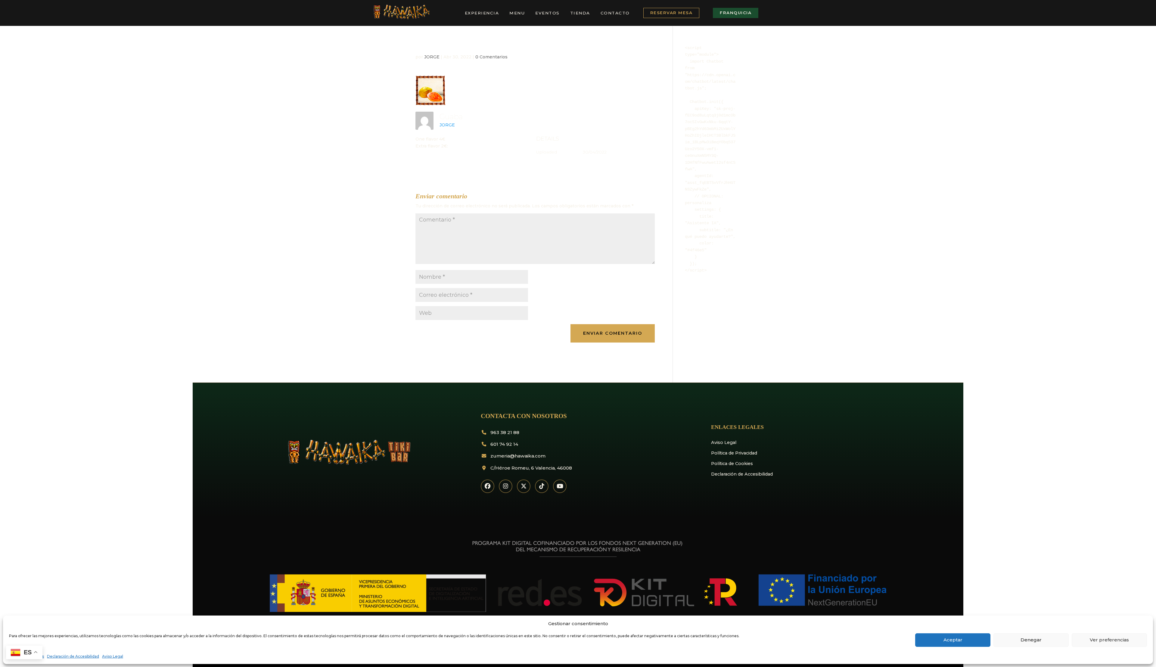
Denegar (1031, 640)
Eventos (547, 13)
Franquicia (735, 12)
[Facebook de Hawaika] (487, 486)
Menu (517, 13)
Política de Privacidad (734, 453)
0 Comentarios (491, 57)
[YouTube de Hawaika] (560, 486)
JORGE (432, 57)
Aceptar (952, 640)
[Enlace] (400, 18)
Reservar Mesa (671, 12)
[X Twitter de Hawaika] (523, 486)
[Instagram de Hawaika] (505, 486)
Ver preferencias (1109, 640)
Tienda (580, 13)
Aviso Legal (112, 656)
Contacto (615, 13)
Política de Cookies (732, 463)
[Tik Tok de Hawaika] (541, 486)
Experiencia (482, 13)
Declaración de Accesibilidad (73, 656)
